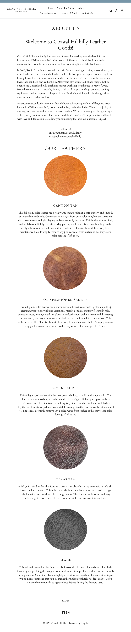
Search (65, 601)
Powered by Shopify (78, 623)
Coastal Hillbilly (58, 623)
